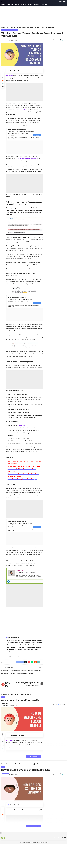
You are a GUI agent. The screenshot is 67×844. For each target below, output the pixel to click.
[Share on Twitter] (61, 40)
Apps (7, 27)
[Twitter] (62, 838)
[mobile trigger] (2, 1)
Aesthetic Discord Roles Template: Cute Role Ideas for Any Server (25, 640)
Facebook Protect (16, 656)
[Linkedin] (8, 581)
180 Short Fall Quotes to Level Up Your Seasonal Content (22, 645)
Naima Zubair (5, 39)
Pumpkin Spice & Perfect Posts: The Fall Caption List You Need (24, 647)
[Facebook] (60, 838)
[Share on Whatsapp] (32, 662)
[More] (65, 40)
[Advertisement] (33, 15)
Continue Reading (33, 756)
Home (3, 27)
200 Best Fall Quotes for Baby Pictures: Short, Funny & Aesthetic (24, 642)
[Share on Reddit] (2, 80)
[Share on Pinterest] (29, 662)
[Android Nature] (5, 1)
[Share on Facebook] (59, 40)
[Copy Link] (63, 40)
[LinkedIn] (42, 667)
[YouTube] (65, 838)
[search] (58, 1)
